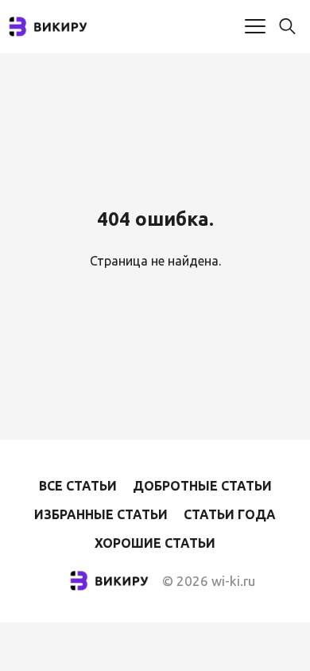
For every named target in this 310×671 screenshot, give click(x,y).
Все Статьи (78, 486)
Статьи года (230, 514)
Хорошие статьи (155, 543)
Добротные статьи (202, 486)
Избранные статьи (101, 514)
